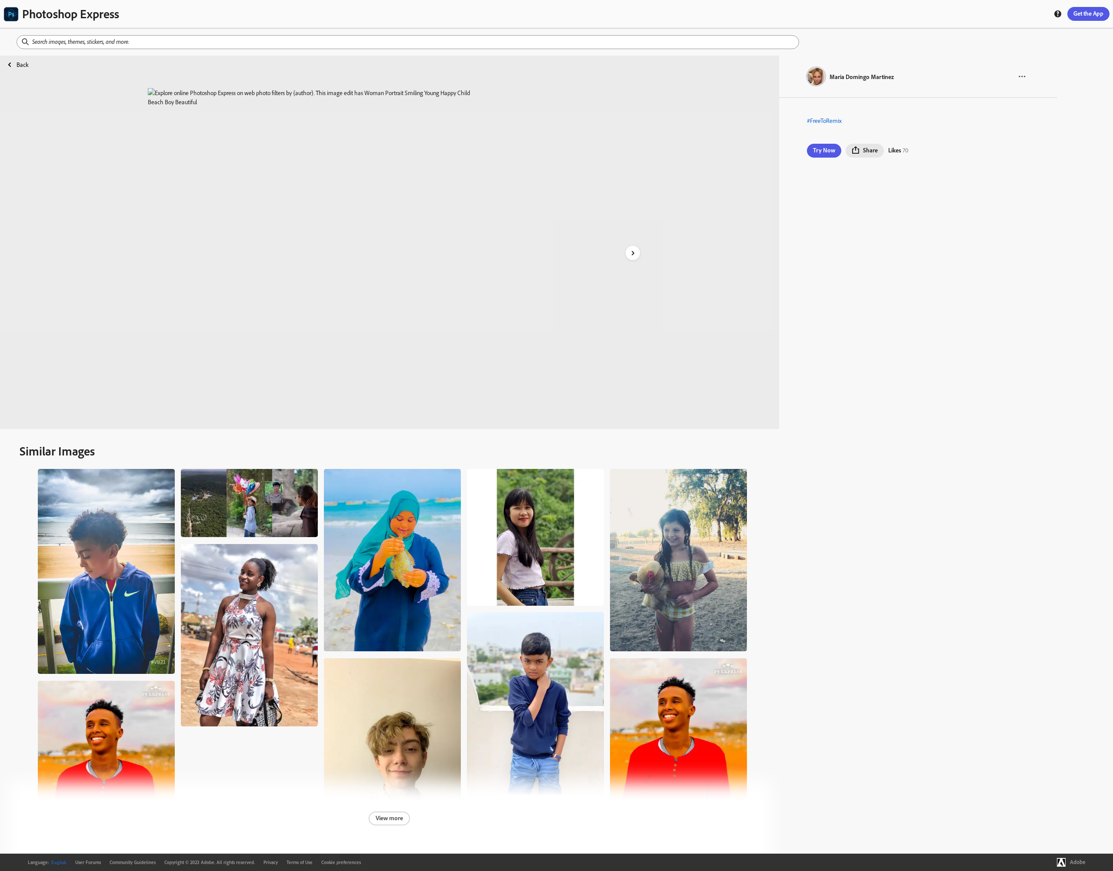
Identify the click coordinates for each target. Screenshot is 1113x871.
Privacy (270, 862)
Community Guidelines (133, 862)
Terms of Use (300, 862)
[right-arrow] (633, 253)
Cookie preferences (341, 862)
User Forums (88, 862)
